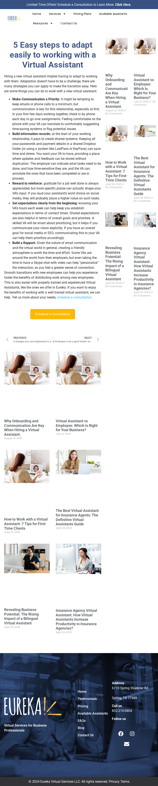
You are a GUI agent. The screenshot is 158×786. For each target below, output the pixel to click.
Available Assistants (113, 14)
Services (55, 14)
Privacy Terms (119, 782)
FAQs (82, 721)
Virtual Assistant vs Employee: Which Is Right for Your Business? (77, 425)
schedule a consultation (74, 297)
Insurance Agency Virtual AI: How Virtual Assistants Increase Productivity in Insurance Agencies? (76, 619)
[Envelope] (126, 744)
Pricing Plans (82, 14)
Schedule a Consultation (52, 314)
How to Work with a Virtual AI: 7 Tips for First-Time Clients (26, 523)
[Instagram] (132, 733)
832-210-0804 (122, 711)
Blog (81, 728)
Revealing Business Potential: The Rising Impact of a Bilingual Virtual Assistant (21, 616)
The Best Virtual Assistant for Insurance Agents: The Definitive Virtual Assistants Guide (77, 517)
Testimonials (87, 699)
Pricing (83, 706)
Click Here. (123, 5)
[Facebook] (121, 733)
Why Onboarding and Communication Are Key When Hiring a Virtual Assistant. (24, 428)
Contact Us (69, 23)
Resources (40, 23)
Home (37, 14)
